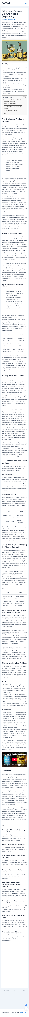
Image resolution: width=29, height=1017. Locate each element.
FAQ (5, 113)
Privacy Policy (23, 1012)
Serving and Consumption (10, 103)
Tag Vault (6, 3)
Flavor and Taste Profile (9, 101)
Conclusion (6, 111)
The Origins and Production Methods (12, 99)
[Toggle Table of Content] (24, 97)
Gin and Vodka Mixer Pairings (10, 110)
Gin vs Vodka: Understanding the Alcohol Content (13, 107)
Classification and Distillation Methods (13, 105)
